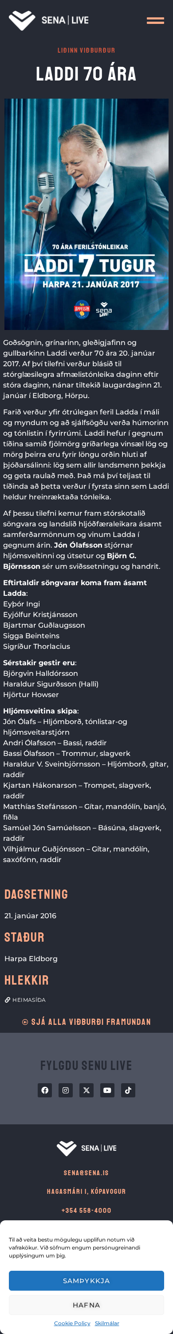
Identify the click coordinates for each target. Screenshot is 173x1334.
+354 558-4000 (87, 1210)
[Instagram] (66, 1090)
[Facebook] (45, 1090)
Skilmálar (107, 1323)
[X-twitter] (86, 1090)
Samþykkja (86, 1280)
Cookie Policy (72, 1323)
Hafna (86, 1305)
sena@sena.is (86, 1173)
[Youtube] (107, 1090)
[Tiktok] (128, 1090)
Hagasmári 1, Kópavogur (86, 1191)
